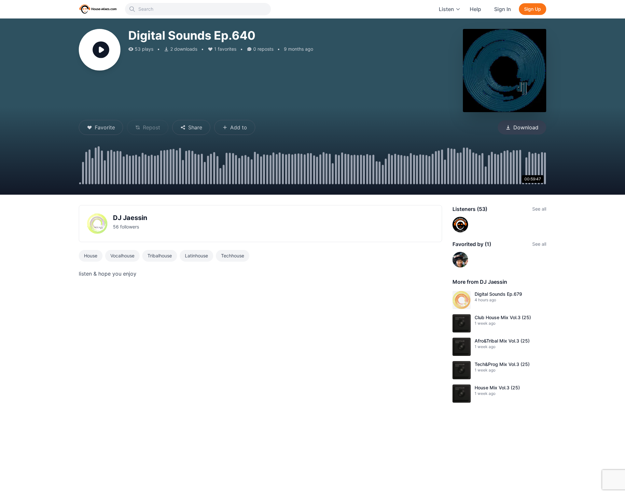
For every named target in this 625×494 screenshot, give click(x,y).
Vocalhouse (122, 255)
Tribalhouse (159, 255)
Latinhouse (196, 255)
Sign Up (532, 9)
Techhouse (232, 255)
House (90, 255)
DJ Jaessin (130, 218)
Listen (446, 9)
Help (475, 9)
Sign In (502, 9)
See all (539, 209)
